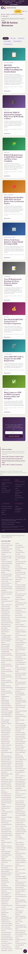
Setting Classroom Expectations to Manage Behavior (20, 716)
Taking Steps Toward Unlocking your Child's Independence (20, 786)
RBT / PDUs (12, 38)
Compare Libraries (6, 492)
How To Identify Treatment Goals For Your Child (20, 547)
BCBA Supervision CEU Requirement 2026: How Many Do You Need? (6, 757)
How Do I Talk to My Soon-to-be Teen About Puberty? (6, 928)
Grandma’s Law (4, 903)
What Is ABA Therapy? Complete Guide (13, 456)
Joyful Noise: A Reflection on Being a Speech (20, 599)
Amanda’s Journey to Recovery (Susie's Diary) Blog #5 (6, 676)
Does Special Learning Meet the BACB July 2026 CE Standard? (7, 835)
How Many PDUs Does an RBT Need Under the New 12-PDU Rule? (7, 939)
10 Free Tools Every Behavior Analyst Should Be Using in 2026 (6, 545)
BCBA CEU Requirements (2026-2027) (12, 458)
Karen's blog (17, 535)
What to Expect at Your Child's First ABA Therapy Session (21, 927)
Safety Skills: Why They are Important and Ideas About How (20, 702)
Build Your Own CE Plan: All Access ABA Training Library (6, 788)
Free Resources (14, 14)
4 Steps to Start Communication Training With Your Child (6, 579)
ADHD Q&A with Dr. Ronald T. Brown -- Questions (5, 631)
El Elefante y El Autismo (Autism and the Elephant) (6, 856)
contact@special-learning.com (19, 509)
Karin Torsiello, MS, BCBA (21, 603)
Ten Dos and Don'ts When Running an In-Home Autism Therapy (20, 802)
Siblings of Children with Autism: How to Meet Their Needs (20, 729)
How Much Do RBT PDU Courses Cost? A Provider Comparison (6, 945)
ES (26, 11)
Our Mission (20, 14)
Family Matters (4, 885)
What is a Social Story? (20, 916)
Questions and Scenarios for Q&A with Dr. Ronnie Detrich (21, 669)
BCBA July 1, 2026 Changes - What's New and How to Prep (6, 745)
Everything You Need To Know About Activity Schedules (6, 874)
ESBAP (3, 512)
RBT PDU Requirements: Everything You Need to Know (20, 684)
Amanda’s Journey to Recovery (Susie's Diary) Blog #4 (6, 671)
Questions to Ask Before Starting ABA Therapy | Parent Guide (20, 675)
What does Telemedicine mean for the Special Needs (20, 907)
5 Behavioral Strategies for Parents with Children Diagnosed (6, 588)
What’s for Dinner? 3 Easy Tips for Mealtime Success (21, 936)
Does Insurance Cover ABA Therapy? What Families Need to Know (6, 829)
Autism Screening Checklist (18, 493)
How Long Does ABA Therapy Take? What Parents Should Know (6, 934)
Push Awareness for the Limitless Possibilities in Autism (20, 664)
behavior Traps (18, 948)
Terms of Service (11, 522)
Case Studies (4, 792)
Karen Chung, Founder (6, 508)
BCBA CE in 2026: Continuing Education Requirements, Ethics (6, 729)
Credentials (3, 815)
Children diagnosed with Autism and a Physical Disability (6, 802)
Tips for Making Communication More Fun (20, 838)
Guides (16, 488)
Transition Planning (19, 846)
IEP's (16, 583)
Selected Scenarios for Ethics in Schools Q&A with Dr (20, 707)
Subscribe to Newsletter (14, 436)
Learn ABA (17, 490)
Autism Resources (17, 41)
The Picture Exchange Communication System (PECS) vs (20, 815)
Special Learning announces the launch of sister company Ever (20, 768)
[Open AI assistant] (25, 951)
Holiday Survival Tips (6, 921)
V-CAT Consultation (14, 4)
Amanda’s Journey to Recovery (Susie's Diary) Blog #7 (6, 687)
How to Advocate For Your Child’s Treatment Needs (20, 557)
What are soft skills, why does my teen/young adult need (20, 891)
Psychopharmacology (20, 653)
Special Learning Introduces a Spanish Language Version (20, 747)
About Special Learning (7, 506)
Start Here (3, 14)
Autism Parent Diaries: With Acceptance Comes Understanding (6, 707)
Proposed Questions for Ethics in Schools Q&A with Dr (20, 649)
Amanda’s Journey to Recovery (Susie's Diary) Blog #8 (6, 693)
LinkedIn (16, 506)
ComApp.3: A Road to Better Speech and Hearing (6, 808)
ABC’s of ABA (4, 628)
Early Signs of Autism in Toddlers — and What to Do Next (6, 847)
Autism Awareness (5, 703)
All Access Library (5, 486)
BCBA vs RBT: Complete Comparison (12, 464)
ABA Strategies (7, 41)
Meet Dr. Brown (18, 615)
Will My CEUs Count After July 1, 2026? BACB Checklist (20, 945)
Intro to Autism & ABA (6, 490)
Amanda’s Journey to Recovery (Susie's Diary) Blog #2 (6, 660)
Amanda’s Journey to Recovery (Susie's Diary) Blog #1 (6, 655)
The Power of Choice (20, 819)
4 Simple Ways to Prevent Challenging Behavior (5, 570)
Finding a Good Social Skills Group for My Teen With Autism (6, 889)
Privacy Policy (4, 522)
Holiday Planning (5, 919)
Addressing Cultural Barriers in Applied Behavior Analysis (5, 646)
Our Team (4, 510)
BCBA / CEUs (21, 38)
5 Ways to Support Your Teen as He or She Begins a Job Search (6, 606)
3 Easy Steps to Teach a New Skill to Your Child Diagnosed (6, 557)
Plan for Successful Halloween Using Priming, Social (20, 626)
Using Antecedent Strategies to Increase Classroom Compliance (20, 858)
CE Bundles (4, 488)
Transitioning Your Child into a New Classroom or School (21, 849)
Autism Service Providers (7, 711)
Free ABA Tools (18, 486)
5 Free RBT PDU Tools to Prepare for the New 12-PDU (6, 594)
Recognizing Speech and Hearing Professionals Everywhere (20, 689)
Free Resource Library (19, 484)
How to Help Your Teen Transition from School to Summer (20, 574)
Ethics (2, 864)
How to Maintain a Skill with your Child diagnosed (20, 579)
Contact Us (4, 514)
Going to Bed (4, 901)
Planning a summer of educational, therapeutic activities (20, 631)
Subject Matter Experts (20, 783)
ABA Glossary (18, 495)
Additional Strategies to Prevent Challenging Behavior (6, 640)
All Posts (6, 38)
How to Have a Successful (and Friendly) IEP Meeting (21, 568)
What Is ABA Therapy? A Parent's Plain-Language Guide (20, 878)
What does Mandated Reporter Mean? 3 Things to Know (20, 901)
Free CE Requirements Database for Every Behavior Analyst (6, 898)
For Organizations (4, 16)
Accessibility (17, 522)
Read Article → (7, 91)
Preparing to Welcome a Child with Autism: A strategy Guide (20, 644)
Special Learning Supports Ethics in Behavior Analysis (19, 763)
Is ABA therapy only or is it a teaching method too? (20, 590)
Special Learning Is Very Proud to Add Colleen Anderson (20, 752)
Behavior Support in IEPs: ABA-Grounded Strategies (7, 775)
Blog (16, 499)
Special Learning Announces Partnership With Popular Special (20, 741)
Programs (8, 14)
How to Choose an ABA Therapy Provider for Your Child (20, 563)
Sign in (23, 11)
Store (18, 11)
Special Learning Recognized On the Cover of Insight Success (20, 757)
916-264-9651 (17, 511)
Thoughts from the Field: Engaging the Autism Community (20, 833)
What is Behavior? (19, 910)
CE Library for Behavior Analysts (6, 483)
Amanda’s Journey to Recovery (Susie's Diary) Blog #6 (6, 682)
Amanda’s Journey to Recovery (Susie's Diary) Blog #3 (6, 666)
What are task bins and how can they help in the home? (20, 896)
